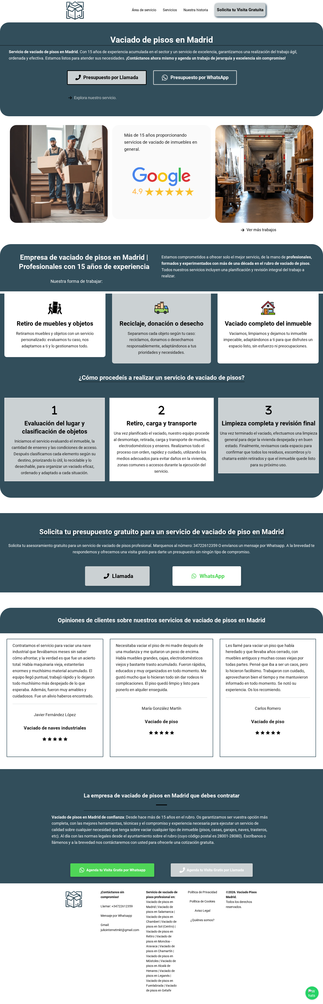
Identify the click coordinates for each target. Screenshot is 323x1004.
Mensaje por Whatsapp (116, 915)
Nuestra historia (195, 10)
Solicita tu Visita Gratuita (240, 9)
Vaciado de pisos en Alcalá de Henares (161, 966)
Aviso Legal (202, 910)
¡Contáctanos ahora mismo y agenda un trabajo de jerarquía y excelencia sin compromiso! (206, 58)
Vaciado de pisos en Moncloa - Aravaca (158, 941)
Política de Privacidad (202, 892)
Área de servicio (144, 10)
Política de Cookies (202, 901)
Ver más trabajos (261, 229)
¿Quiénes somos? (202, 920)
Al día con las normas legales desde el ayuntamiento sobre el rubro (118, 836)
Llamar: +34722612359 (117, 906)
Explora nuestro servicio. (95, 97)
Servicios (170, 10)
